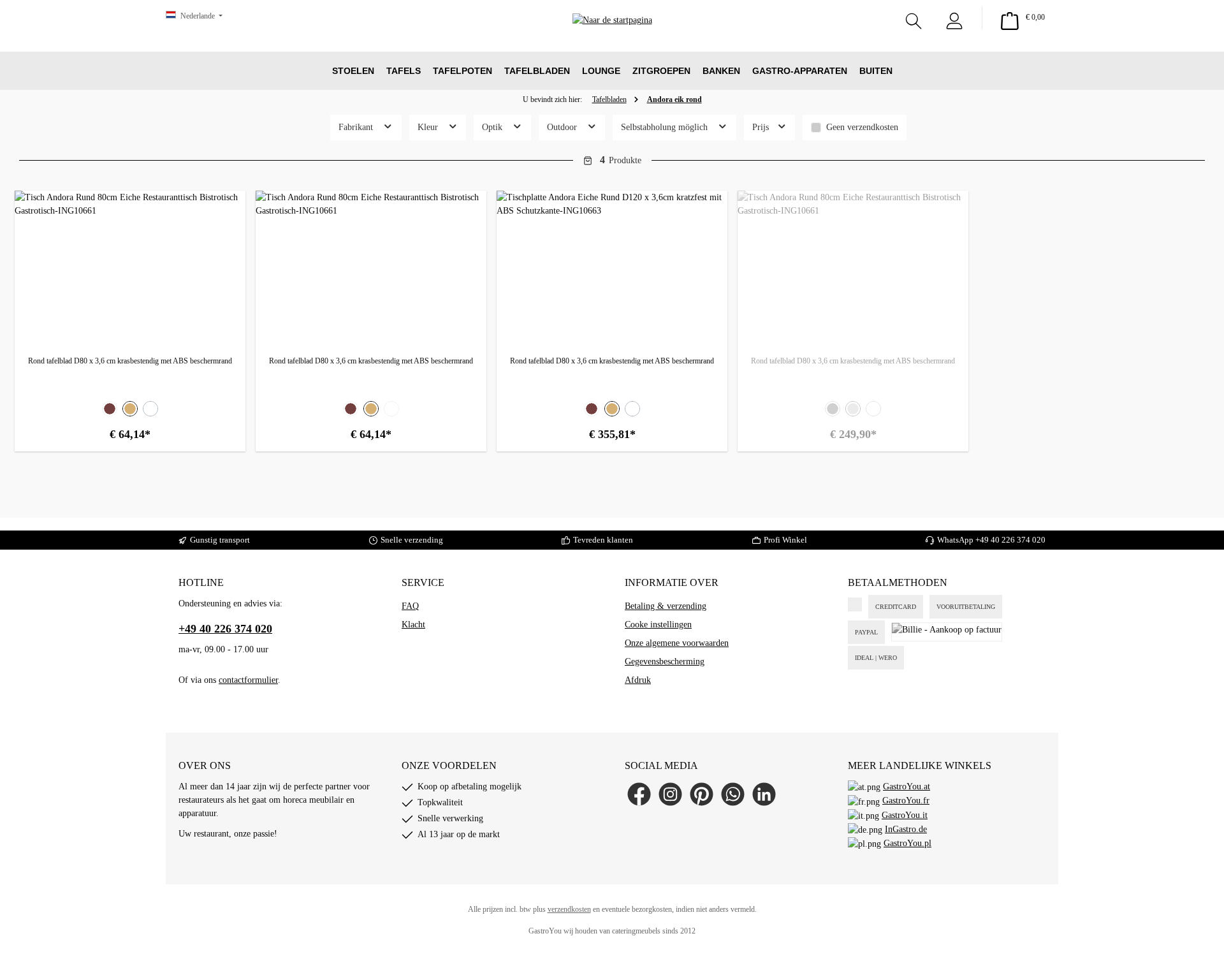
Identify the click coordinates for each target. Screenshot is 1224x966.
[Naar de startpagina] (612, 38)
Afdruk (638, 680)
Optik (493, 127)
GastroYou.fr (905, 800)
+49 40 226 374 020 (1010, 540)
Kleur (429, 127)
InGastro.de (906, 829)
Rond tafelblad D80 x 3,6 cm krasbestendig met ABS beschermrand (130, 360)
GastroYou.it (905, 815)
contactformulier (248, 680)
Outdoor (563, 127)
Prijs (761, 127)
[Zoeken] (913, 17)
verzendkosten (569, 909)
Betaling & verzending (665, 606)
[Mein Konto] (954, 17)
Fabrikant (357, 127)
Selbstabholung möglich (665, 127)
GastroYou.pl (907, 843)
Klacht (413, 624)
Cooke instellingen (658, 624)
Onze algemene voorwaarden (677, 643)
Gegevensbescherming (664, 661)
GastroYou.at (906, 786)
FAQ (410, 606)
